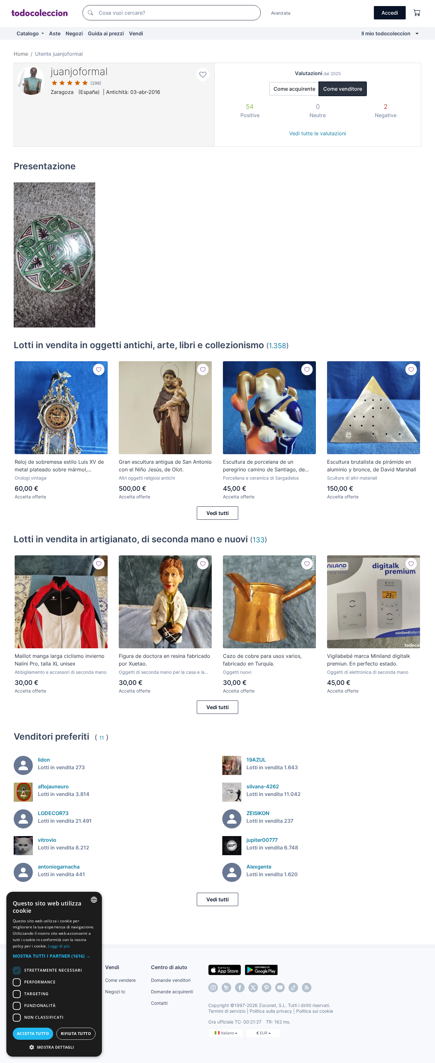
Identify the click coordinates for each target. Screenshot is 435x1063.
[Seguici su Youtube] (280, 987)
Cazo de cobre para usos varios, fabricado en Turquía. (262, 660)
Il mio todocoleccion (385, 33)
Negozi (74, 33)
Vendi (136, 33)
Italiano (228, 1033)
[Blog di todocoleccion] (306, 987)
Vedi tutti (217, 513)
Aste (55, 33)
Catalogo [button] (28, 33)
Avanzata (280, 13)
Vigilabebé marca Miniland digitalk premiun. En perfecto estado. (368, 660)
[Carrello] (417, 13)
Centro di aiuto (169, 967)
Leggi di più (58, 946)
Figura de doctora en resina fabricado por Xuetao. (164, 660)
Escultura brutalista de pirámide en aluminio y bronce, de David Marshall (371, 466)
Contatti (159, 1003)
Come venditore (342, 89)
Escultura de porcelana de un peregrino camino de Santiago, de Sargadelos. (264, 466)
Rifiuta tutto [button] (76, 1033)
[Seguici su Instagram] (213, 987)
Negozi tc (115, 991)
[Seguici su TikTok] (293, 987)
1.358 (277, 345)
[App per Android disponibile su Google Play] (261, 969)
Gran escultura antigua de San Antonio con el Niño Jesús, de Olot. (165, 466)
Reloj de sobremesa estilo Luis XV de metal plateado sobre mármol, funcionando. (59, 466)
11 (101, 738)
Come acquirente (294, 89)
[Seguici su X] (253, 987)
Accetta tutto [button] (33, 1033)
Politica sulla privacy (271, 1011)
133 (259, 539)
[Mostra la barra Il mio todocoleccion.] (417, 33)
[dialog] (54, 974)
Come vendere (120, 980)
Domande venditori (170, 980)
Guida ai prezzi (106, 33)
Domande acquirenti (172, 991)
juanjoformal (79, 71)
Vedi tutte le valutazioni (317, 133)
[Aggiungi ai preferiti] (203, 74)
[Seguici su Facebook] (240, 987)
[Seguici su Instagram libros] (226, 987)
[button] (54, 956)
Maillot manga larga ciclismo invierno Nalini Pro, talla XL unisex (59, 660)
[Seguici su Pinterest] (266, 987)
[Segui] (98, 369)
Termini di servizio (227, 1011)
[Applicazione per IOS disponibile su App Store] (224, 969)
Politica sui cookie (314, 1011)
